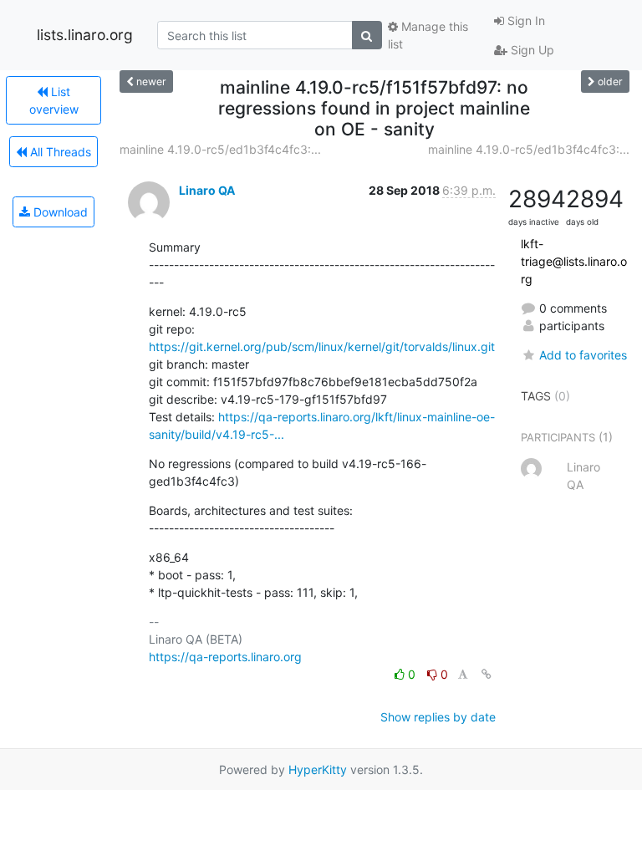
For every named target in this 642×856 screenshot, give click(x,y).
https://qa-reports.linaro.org (225, 657)
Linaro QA (207, 190)
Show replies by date (438, 717)
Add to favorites (583, 355)
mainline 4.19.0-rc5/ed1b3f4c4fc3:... (220, 149)
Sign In (524, 20)
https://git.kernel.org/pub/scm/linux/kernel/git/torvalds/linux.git (322, 346)
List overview (54, 100)
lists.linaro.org (85, 34)
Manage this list (428, 35)
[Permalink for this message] (486, 674)
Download (59, 212)
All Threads (59, 152)
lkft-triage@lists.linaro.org (574, 261)
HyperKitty (317, 769)
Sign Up (530, 50)
